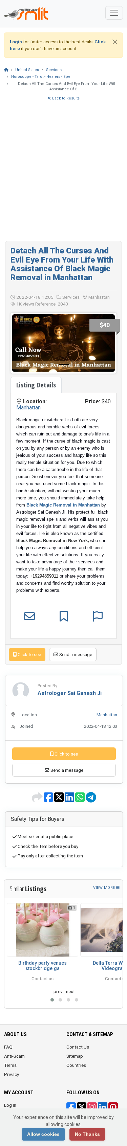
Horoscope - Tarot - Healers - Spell (41, 76)
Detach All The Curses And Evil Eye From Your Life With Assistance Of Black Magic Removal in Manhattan (61, 264)
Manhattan (28, 407)
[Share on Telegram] (91, 799)
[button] (52, 999)
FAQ (8, 1047)
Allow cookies (43, 1134)
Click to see (29, 654)
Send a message (75, 654)
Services (54, 70)
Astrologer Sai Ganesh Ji (70, 693)
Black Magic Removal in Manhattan (63, 505)
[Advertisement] (63, 174)
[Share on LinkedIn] (70, 799)
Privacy (11, 1074)
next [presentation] (70, 991)
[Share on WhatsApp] (80, 799)
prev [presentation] (58, 991)
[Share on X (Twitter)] (59, 799)
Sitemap (74, 1056)
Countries (76, 1065)
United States (27, 70)
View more (104, 887)
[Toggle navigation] (114, 13)
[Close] (115, 42)
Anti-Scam (14, 1056)
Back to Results (65, 98)
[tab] (36, 385)
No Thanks (87, 1134)
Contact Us (77, 1047)
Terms (10, 1065)
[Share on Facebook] (49, 799)
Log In (10, 1105)
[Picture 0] (64, 364)
